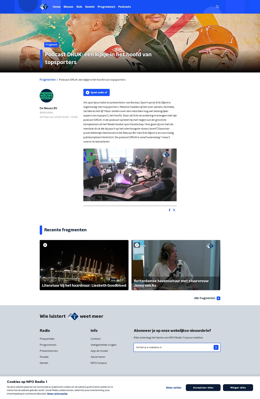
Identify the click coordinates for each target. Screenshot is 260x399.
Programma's (106, 7)
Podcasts (124, 7)
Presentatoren (49, 351)
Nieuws (68, 7)
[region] (130, 175)
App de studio (99, 351)
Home (57, 7)
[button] (217, 7)
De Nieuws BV (48, 108)
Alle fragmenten (204, 298)
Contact (96, 339)
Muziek (44, 357)
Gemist (90, 7)
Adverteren (98, 357)
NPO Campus (99, 363)
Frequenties (47, 339)
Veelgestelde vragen (103, 345)
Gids (79, 7)
